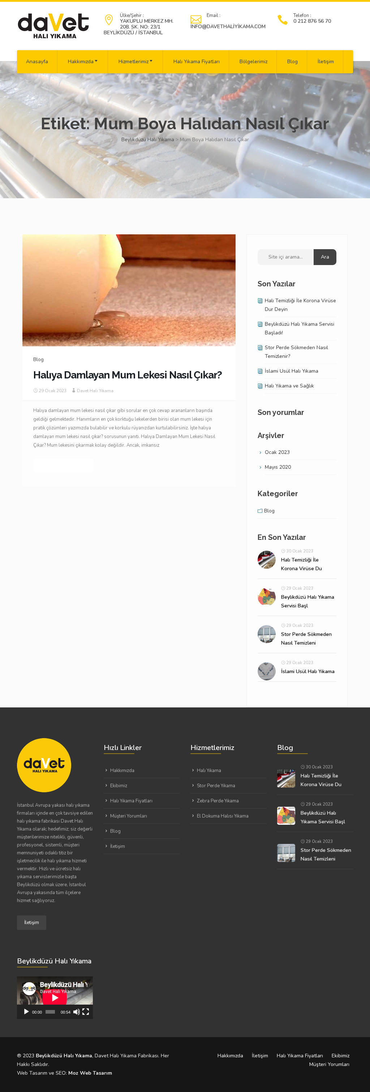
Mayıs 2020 (278, 467)
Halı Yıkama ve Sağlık (289, 385)
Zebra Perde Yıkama (218, 801)
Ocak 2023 (277, 452)
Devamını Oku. (63, 465)
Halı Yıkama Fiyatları (196, 61)
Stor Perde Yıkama (216, 786)
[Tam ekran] (85, 1011)
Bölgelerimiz (253, 61)
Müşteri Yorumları (128, 816)
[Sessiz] (76, 1011)
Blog (292, 61)
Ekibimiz (118, 786)
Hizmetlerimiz (134, 61)
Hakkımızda (81, 61)
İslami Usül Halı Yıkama (291, 371)
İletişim (326, 61)
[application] (55, 997)
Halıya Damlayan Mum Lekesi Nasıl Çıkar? (127, 375)
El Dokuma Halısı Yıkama (223, 816)
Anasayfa (37, 61)
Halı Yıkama (209, 770)
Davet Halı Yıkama (95, 391)
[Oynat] (26, 1011)
